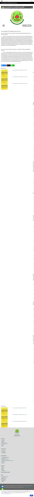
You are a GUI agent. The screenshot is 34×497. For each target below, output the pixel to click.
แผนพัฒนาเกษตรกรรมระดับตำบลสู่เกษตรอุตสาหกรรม (7, 460)
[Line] (2, 489)
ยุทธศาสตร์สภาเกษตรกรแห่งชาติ (5, 457)
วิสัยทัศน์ (2, 442)
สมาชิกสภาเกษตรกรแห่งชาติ (5, 443)
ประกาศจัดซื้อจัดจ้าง (4, 452)
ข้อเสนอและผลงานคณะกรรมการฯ (5, 459)
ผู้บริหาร (2, 445)
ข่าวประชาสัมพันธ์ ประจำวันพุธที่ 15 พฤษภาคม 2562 (19, 76)
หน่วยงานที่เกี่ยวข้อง (4, 477)
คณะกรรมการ (3, 444)
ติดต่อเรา (3, 446)
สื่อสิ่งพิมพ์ (3, 469)
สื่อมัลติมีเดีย (3, 467)
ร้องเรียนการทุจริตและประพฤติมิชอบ (5, 472)
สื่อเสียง (2, 469)
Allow (31, 495)
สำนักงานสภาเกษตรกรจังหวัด (5, 476)
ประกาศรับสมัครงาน (4, 452)
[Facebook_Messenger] (2, 486)
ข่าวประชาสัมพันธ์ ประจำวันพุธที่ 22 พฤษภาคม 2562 (19, 83)
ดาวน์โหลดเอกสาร (3, 470)
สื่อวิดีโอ (2, 468)
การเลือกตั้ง (3, 463)
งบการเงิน (3, 461)
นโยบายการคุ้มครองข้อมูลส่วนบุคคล (6, 493)
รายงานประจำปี (3, 458)
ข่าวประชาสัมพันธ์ (3, 450)
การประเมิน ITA (3, 462)
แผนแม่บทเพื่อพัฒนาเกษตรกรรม (5, 458)
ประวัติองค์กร (3, 440)
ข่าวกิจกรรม (3, 451)
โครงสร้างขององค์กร (4, 442)
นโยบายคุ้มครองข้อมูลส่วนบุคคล (27, 487)
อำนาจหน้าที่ (3, 441)
